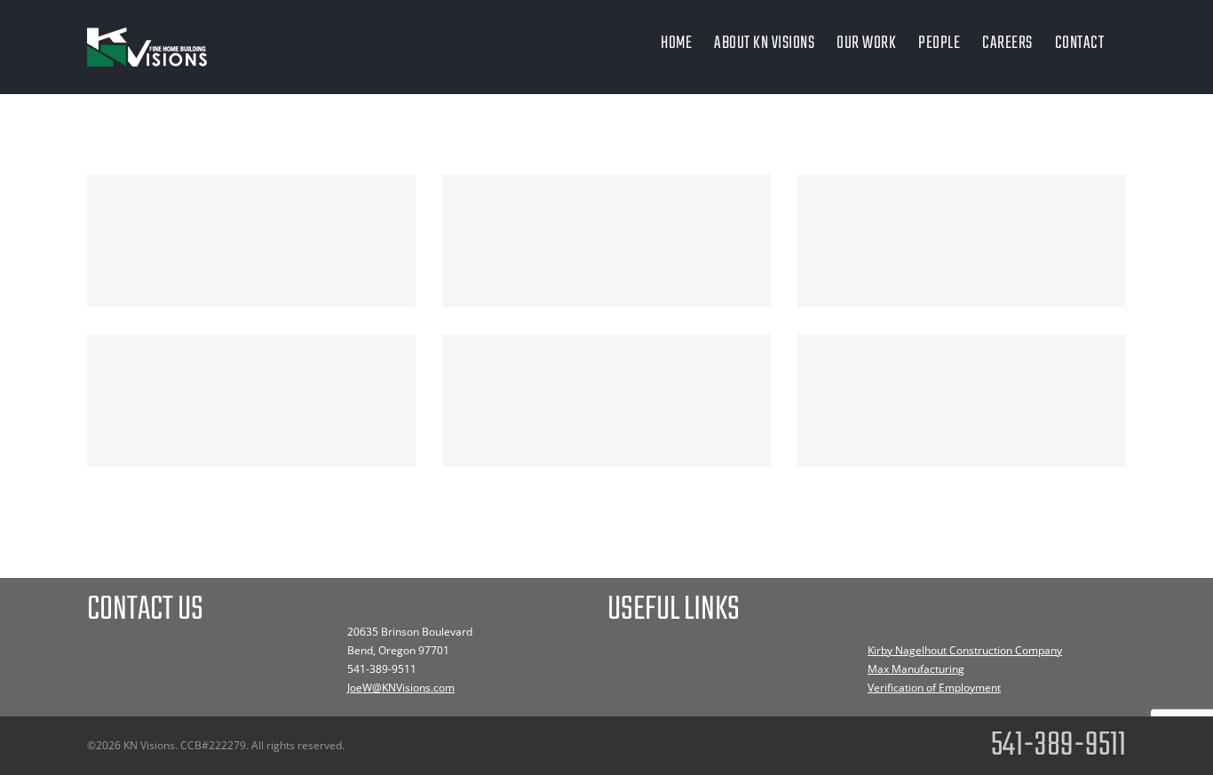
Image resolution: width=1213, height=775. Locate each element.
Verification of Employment (934, 687)
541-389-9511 (381, 668)
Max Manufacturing (916, 668)
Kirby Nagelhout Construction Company (965, 650)
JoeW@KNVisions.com (401, 687)
